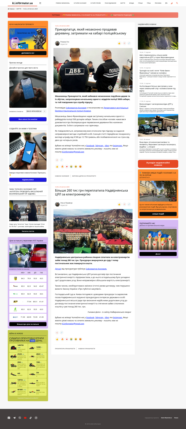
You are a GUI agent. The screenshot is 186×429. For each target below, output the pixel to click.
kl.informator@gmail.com (73, 151)
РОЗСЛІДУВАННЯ (110, 3)
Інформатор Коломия (76, 107)
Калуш (176, 418)
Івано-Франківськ (166, 418)
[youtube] (25, 418)
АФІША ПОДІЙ (158, 214)
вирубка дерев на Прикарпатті (84, 176)
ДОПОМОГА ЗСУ (28, 53)
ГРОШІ (140, 3)
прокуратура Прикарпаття (65, 349)
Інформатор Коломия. (96, 268)
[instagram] (36, 418)
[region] (27, 117)
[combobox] (36, 111)
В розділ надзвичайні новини (158, 163)
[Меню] (40, 3)
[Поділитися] (124, 43)
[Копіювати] (129, 43)
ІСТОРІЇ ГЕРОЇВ (96, 3)
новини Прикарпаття (86, 349)
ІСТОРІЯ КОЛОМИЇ (80, 3)
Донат (158, 254)
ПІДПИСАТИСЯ (28, 180)
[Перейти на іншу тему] (171, 3)
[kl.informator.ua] (22, 3)
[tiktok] (30, 418)
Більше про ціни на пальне (28, 324)
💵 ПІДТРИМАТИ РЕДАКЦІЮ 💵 (122, 15)
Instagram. (118, 145)
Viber (107, 145)
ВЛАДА (131, 3)
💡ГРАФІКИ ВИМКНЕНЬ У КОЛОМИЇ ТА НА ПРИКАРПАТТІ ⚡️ (85, 15)
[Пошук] (177, 3)
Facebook (90, 145)
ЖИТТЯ (122, 3)
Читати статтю (28, 231)
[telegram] (14, 418)
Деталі (58, 268)
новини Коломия (62, 176)
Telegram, (99, 145)
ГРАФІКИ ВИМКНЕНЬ (63, 3)
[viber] (20, 418)
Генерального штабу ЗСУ (31, 398)
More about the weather (28, 119)
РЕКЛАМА (158, 3)
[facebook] (9, 418)
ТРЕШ (149, 3)
